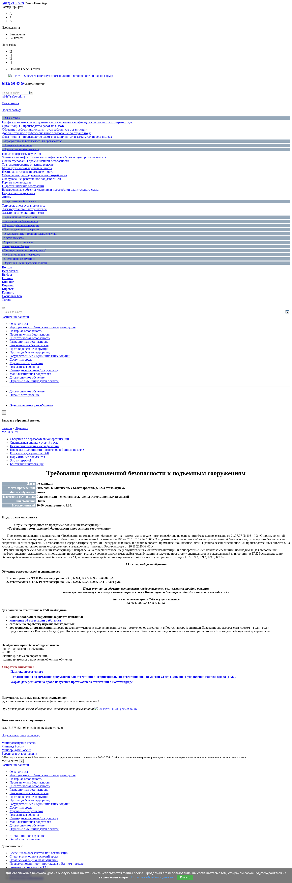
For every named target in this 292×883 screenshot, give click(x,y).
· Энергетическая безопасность (20, 201)
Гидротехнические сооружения (23, 186)
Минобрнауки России (16, 750)
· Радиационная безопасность (19, 217)
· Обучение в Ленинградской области (24, 262)
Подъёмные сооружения (18, 193)
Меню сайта (10, 431)
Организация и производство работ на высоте (33, 126)
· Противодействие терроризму (21, 229)
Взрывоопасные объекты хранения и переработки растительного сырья (50, 189)
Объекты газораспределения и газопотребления (34, 175)
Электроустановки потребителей (24, 209)
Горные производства (16, 182)
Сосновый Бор (12, 296)
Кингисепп (9, 281)
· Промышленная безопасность (20, 149)
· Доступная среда (13, 237)
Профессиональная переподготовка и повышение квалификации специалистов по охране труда (67, 122)
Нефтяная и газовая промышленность (27, 171)
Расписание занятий (15, 317)
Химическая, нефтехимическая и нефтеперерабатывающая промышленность (54, 157)
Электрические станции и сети (23, 212)
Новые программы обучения (21, 153)
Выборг (7, 274)
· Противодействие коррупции (20, 225)
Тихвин (7, 299)
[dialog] (146, 416)
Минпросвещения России (19, 742)
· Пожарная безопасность (17, 145)
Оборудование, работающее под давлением (31, 179)
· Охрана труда (11, 117)
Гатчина (7, 278)
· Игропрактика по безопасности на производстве (32, 141)
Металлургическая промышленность (27, 168)
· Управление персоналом (17, 242)
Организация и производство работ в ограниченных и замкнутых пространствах (57, 136)
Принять (185, 877)
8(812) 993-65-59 (13, 3)
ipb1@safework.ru (13, 96)
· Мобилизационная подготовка (21, 254)
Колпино (8, 292)
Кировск (8, 289)
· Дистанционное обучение (18, 258)
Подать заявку (11, 110)
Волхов (7, 267)
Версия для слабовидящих (19, 753)
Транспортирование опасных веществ (28, 164)
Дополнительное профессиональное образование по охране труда (46, 133)
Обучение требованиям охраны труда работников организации (44, 129)
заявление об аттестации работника (35, 620)
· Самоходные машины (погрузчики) (24, 250)
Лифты (7, 196)
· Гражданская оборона (15, 246)
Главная (7, 428)
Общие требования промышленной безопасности (35, 161)
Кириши (8, 285)
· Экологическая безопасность (20, 221)
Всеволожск (10, 271)
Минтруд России (13, 746)
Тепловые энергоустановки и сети (25, 205)
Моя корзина (10, 103)
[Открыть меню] (3, 307)
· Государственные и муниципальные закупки (29, 233)
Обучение (21, 428)
